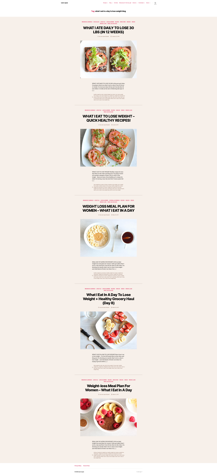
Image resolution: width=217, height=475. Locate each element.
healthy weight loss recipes (117, 185)
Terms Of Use (86, 465)
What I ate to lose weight (102, 97)
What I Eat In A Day (112, 23)
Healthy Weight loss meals (109, 94)
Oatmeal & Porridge (114, 200)
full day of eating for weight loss (100, 452)
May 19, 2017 (116, 214)
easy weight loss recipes (99, 184)
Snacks (129, 21)
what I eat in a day (116, 97)
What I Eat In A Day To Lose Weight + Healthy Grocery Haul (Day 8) (108, 298)
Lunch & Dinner (110, 21)
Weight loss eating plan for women (106, 274)
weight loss (111, 95)
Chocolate (96, 21)
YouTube (116, 2)
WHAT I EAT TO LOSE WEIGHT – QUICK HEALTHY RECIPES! (108, 118)
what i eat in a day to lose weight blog (101, 99)
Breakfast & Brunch (87, 21)
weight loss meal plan (118, 274)
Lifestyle (102, 21)
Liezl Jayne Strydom (104, 36)
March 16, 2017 (116, 307)
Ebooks (134, 2)
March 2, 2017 (116, 394)
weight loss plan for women (99, 455)
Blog (110, 2)
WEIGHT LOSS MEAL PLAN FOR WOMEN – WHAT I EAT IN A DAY (108, 208)
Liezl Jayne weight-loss (104, 95)
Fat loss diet (115, 365)
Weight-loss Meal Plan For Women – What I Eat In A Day (108, 388)
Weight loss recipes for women (114, 275)
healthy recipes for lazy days (105, 185)
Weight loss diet (107, 366)
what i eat (110, 97)
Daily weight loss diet (98, 365)
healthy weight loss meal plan (100, 273)
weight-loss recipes (98, 188)
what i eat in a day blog (107, 188)
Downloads (141, 2)
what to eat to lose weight (115, 190)
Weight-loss (103, 23)
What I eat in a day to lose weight (117, 98)
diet (104, 365)
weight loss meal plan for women (100, 187)
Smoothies (123, 21)
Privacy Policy (78, 465)
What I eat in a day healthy (104, 98)
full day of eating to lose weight (110, 184)
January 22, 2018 (115, 36)
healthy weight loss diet (99, 94)
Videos (133, 21)
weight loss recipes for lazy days (114, 187)
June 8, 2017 (115, 124)
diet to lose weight (109, 365)
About (147, 2)
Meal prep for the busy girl (125, 2)
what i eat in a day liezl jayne (118, 188)
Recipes (105, 2)
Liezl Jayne (64, 3)
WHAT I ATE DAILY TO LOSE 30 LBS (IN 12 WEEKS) (108, 30)
